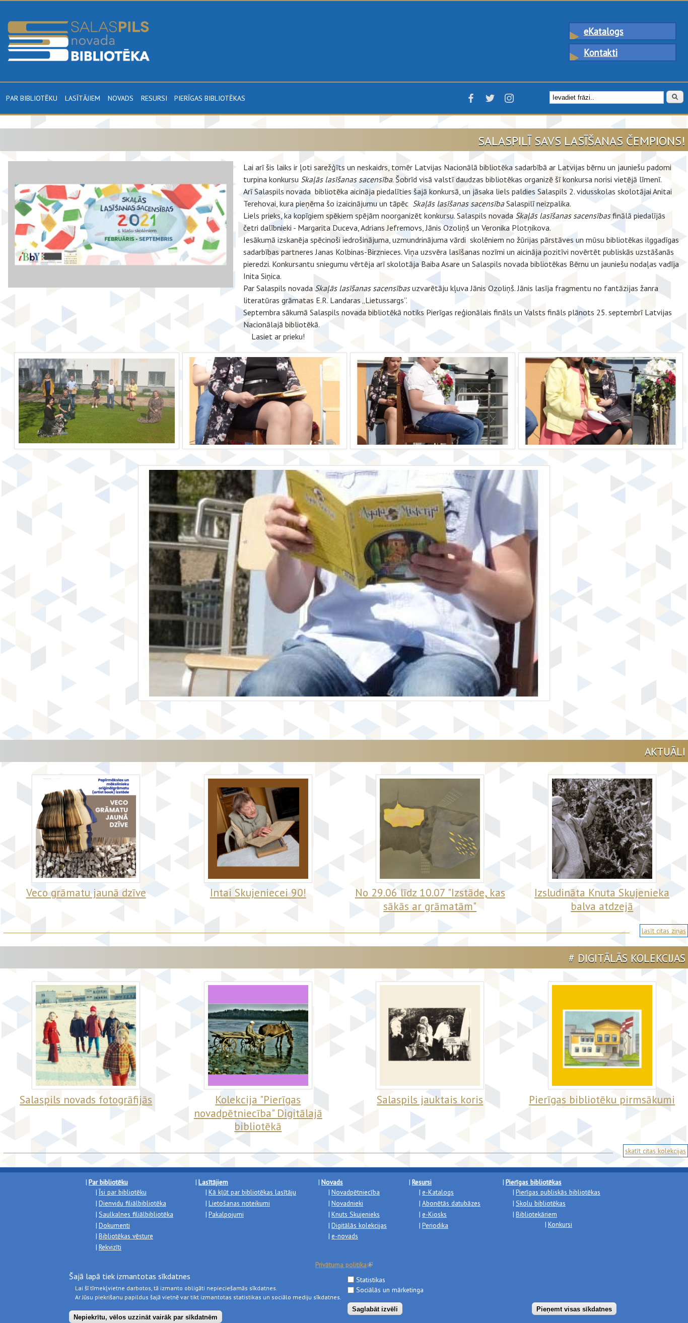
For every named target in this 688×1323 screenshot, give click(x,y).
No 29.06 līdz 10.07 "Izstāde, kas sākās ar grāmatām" (430, 899)
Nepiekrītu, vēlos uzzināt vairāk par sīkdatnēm (146, 1316)
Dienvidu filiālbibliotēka (132, 1203)
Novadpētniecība (355, 1192)
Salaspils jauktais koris (430, 1099)
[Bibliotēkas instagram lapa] (509, 101)
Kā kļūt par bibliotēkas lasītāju (252, 1192)
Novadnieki (347, 1203)
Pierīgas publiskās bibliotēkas (558, 1192)
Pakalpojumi (226, 1214)
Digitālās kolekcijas (359, 1225)
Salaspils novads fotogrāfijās (86, 1099)
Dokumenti (114, 1225)
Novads (120, 97)
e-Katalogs (438, 1192)
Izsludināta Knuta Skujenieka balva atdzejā (601, 899)
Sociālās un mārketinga (390, 1289)
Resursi (154, 97)
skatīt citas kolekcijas (655, 1150)
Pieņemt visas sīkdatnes (574, 1308)
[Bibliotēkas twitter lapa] (490, 101)
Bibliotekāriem (536, 1214)
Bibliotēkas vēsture (126, 1235)
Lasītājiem (82, 97)
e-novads (344, 1235)
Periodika (435, 1225)
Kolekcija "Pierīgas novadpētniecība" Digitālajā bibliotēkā (258, 1112)
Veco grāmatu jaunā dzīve (86, 892)
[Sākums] (79, 25)
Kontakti (600, 52)
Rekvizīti (110, 1246)
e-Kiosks (434, 1214)
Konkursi (560, 1224)
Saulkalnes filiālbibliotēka (136, 1214)
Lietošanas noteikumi (239, 1203)
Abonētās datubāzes (451, 1203)
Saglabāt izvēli (375, 1308)
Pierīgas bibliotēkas (209, 97)
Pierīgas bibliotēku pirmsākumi (602, 1099)
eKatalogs (604, 31)
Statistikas (370, 1279)
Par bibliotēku (31, 97)
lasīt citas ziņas (664, 930)
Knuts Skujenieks (355, 1214)
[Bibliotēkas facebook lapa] (470, 101)
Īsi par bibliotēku (123, 1192)
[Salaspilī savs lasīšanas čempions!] (96, 359)
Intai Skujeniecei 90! (258, 892)
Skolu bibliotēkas (541, 1203)
